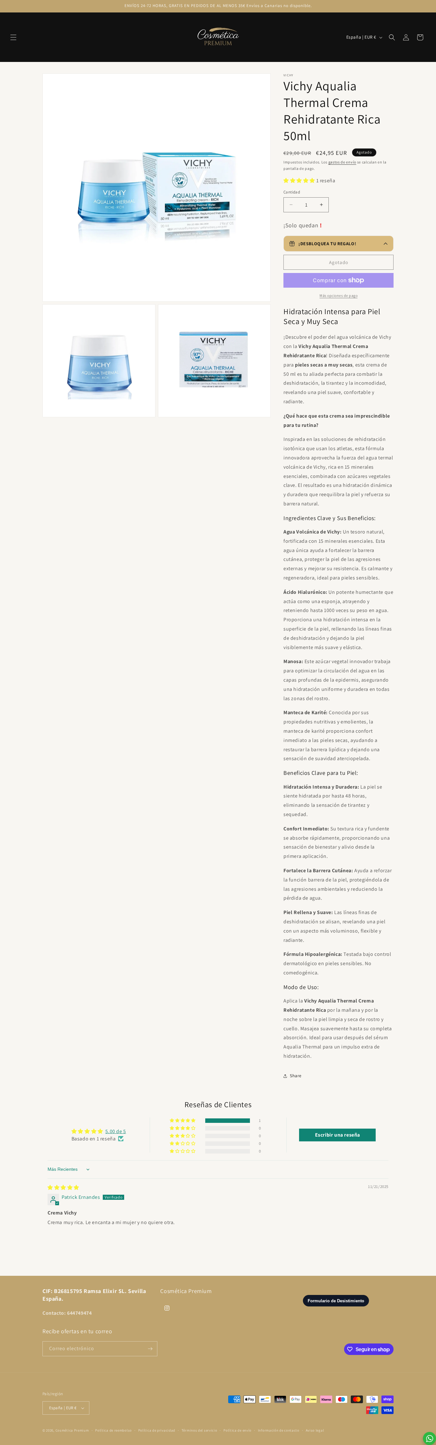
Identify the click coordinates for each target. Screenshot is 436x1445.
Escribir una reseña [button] (337, 1134)
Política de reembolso (113, 1430)
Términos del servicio (199, 1430)
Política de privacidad (156, 1430)
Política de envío (237, 1430)
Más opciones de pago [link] (338, 295)
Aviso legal (315, 1430)
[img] (63, 1187)
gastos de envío (342, 162)
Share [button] (296, 1075)
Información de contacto (278, 1430)
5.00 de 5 (115, 1131)
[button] (13, 37)
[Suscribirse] (150, 1348)
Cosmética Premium (72, 1430)
